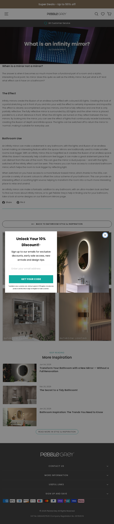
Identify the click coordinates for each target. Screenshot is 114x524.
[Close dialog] (105, 235)
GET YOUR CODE (31, 279)
